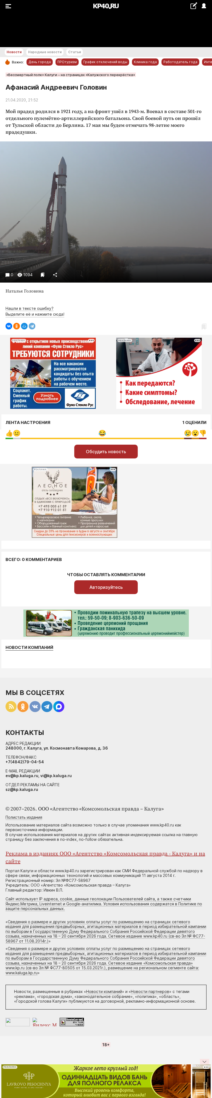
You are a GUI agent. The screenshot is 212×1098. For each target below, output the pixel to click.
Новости (14, 52)
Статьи (74, 52)
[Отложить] (42, 274)
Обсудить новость (106, 451)
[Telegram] (32, 326)
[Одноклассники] (16, 326)
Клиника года (145, 62)
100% (102, 433)
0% (9, 433)
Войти (203, 6)
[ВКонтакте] (9, 326)
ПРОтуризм (67, 62)
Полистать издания (24, 817)
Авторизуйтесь (106, 587)
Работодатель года (180, 62)
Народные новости (45, 52)
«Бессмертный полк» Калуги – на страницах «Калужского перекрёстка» (70, 75)
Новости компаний (29, 647)
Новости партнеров (150, 991)
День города (39, 62)
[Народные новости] (193, 5)
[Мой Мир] (24, 326)
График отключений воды (105, 62)
